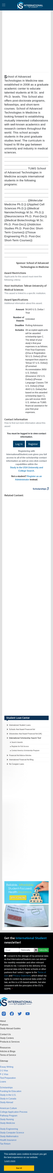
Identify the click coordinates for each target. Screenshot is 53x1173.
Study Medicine (7, 1123)
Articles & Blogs (7, 1051)
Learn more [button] (9, 1161)
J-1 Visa (4, 1070)
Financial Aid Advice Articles (20, 755)
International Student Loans (20, 725)
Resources (5, 1047)
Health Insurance (8, 1140)
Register (33, 444)
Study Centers (7, 1038)
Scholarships (40, 489)
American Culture (8, 1108)
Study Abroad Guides (10, 1028)
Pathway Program (8, 1115)
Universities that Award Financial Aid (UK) (25, 734)
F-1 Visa (4, 1074)
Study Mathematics (9, 1136)
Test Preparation (8, 1078)
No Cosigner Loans (16, 764)
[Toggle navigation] (3, 5)
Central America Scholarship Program (25, 750)
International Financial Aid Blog (21, 760)
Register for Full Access (20, 746)
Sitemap (4, 1061)
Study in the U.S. (8, 1095)
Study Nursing (7, 1119)
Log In (19, 444)
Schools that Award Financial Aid (22, 729)
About (3, 1021)
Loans (3, 1081)
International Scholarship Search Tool (25, 738)
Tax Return (5, 1144)
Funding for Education (10, 1091)
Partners (4, 1025)
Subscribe (43, 950)
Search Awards (17, 742)
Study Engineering (9, 1129)
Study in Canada (8, 1098)
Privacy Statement (21, 976)
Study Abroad (6, 1102)
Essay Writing (6, 1067)
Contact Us (5, 1034)
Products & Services (10, 1042)
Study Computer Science (12, 1132)
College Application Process (13, 1112)
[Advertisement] (26, 41)
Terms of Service (8, 1055)
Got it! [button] (19, 1168)
